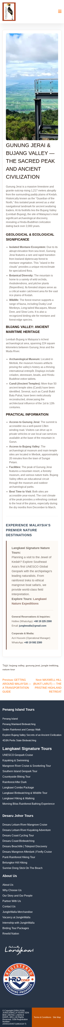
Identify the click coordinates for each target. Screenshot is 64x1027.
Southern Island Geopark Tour (19, 771)
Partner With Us (11, 901)
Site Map (57, 1017)
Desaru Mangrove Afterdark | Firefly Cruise (27, 851)
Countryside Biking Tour (16, 776)
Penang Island (10, 718)
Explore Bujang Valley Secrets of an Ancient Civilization (31, 735)
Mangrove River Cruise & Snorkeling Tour (26, 765)
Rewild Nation (10, 933)
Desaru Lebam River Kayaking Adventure (26, 830)
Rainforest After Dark (14, 782)
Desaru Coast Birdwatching (18, 841)
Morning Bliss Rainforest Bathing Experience (28, 803)
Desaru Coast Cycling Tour (18, 835)
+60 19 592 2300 (33, 642)
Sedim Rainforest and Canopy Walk (21, 729)
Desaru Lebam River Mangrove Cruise (24, 824)
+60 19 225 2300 (43, 621)
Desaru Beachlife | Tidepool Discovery (24, 846)
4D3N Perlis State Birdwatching (19, 740)
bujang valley (16, 665)
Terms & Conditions (42, 1017)
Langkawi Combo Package (18, 787)
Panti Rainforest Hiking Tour (18, 857)
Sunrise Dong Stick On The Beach (22, 868)
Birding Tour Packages (15, 928)
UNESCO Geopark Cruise (17, 755)
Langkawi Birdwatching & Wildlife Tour (24, 793)
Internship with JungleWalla (18, 922)
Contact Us (8, 906)
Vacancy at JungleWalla (16, 917)
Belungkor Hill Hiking (14, 862)
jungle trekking (49, 665)
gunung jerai (33, 665)
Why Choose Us (11, 890)
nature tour (8, 669)
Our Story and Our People (17, 895)
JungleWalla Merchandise (17, 911)
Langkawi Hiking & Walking (18, 798)
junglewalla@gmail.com (32, 625)
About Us (7, 884)
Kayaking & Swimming (15, 760)
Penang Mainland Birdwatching (18, 724)
